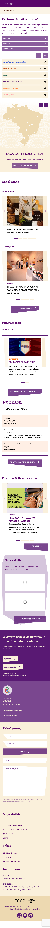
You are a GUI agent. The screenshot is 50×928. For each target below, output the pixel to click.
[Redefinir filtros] (38, 55)
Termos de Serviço (18, 802)
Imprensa (7, 857)
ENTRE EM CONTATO (22, 166)
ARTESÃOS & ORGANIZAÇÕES (14, 62)
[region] (25, 124)
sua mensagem (11, 768)
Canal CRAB (8, 834)
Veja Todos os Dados (30, 619)
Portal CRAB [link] (9, 10)
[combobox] (17, 409)
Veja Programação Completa (22, 391)
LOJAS (5, 75)
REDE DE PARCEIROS (11, 69)
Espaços (7, 659)
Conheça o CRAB (10, 853)
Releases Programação (13, 861)
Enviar (22, 752)
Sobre (5, 838)
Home (5, 821)
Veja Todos (37, 546)
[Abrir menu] (45, 4)
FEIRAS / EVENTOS (10, 88)
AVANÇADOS (8, 49)
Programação (10, 667)
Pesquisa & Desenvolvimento (15, 830)
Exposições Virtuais (13, 711)
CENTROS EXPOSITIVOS (12, 82)
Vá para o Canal (25, 308)
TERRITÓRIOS (8, 95)
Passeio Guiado (10, 715)
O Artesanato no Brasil (13, 825)
